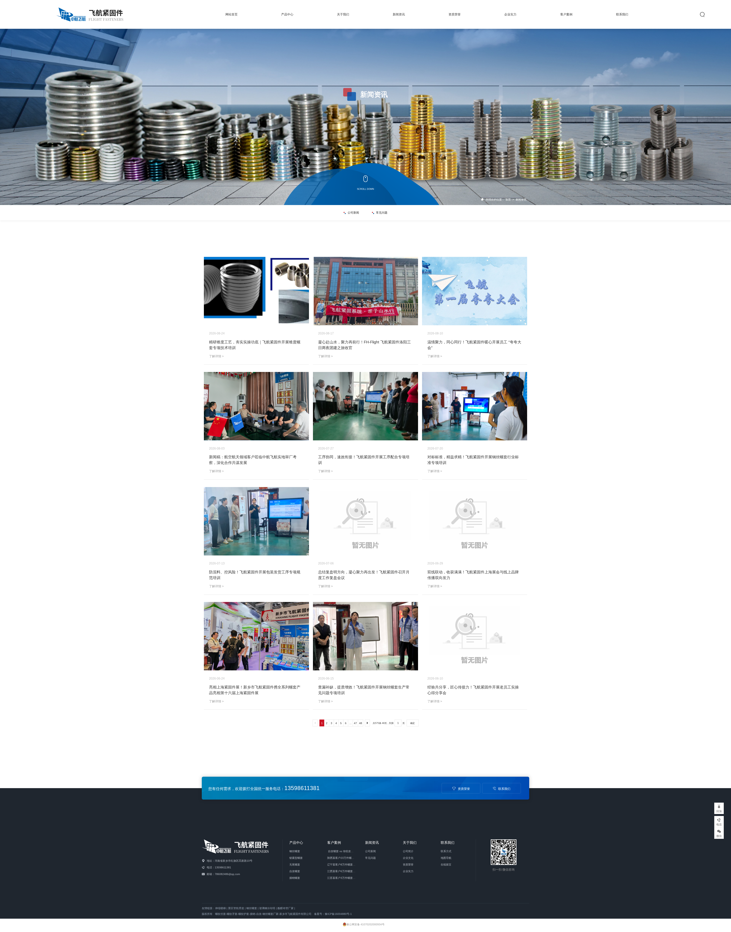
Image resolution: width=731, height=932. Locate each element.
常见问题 (381, 212)
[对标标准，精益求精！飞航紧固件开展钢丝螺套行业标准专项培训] (474, 406)
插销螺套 (294, 877)
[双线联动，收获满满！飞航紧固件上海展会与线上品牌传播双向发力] (474, 521)
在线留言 (446, 864)
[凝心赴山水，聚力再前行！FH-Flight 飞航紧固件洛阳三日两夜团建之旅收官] (365, 291)
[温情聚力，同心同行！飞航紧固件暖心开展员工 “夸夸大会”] (474, 291)
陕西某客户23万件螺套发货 (343, 857)
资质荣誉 (454, 14)
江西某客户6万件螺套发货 (342, 871)
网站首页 (231, 14)
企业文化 (408, 857)
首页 (508, 199)
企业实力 (510, 14)
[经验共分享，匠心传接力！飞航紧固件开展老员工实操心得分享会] (474, 636)
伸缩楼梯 (220, 908)
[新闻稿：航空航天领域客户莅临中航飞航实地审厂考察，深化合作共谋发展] (256, 406)
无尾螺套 (294, 864)
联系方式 (446, 851)
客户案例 (566, 14)
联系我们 (622, 14)
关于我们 (343, 14)
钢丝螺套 (294, 851)
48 (360, 723)
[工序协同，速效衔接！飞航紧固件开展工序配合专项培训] (365, 406)
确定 (412, 723)
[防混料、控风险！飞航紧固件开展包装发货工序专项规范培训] (256, 521)
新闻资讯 (399, 14)
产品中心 (287, 14)
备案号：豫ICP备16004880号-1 (333, 913)
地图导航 (446, 857)
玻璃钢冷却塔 (267, 908)
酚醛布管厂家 (286, 908)
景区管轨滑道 (236, 908)
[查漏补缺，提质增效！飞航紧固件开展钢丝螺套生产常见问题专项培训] (365, 636)
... (350, 723)
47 (355, 723)
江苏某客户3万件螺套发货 (342, 877)
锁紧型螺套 (296, 857)
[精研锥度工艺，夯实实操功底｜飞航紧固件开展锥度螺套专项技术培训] (256, 291)
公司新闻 (353, 212)
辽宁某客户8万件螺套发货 (342, 864)
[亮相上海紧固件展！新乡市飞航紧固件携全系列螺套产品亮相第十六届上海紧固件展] (256, 636)
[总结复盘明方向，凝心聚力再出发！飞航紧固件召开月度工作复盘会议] (365, 521)
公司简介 (408, 851)
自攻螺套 (294, 871)
